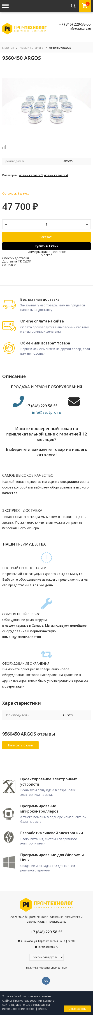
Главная (8, 47)
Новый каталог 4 (56, 175)
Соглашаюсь (77, 1009)
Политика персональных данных (46, 967)
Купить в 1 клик (46, 246)
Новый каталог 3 (32, 47)
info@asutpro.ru (80, 29)
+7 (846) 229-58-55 (75, 24)
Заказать (46, 237)
